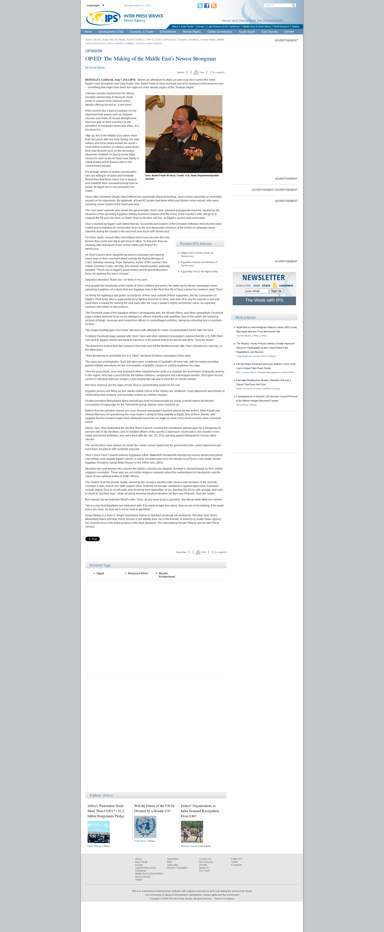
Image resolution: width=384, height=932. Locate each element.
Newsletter (173, 859)
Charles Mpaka (244, 335)
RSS (169, 862)
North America (281, 26)
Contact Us (205, 859)
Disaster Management (269, 372)
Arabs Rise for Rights (114, 39)
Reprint (180, 72)
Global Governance (220, 31)
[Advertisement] (155, 627)
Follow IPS (236, 859)
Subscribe (172, 865)
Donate (203, 865)
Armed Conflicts (135, 39)
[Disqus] (155, 735)
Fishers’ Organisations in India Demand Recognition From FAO (200, 810)
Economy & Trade (141, 31)
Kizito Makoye (95, 846)
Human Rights (192, 31)
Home (88, 31)
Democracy (170, 39)
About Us (204, 867)
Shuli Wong (242, 405)
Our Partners (206, 862)
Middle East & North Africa (257, 26)
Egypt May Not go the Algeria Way (199, 271)
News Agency (135, 20)
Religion (129, 43)
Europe (200, 26)
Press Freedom (115, 43)
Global (295, 26)
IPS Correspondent (246, 372)
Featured (182, 39)
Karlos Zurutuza (244, 388)
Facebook (236, 865)
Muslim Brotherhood (167, 575)
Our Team (204, 870)
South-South (247, 31)
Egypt (100, 573)
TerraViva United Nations (148, 43)
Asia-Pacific (187, 26)
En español (218, 72)
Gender (289, 31)
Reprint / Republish (177, 867)
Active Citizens (93, 39)
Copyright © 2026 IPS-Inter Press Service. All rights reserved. (181, 898)
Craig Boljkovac (244, 356)
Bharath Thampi (189, 846)
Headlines (193, 39)
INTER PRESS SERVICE (143, 16)
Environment (168, 31)
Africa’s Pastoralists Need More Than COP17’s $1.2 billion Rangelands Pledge (106, 810)
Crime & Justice (153, 39)
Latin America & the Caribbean (223, 26)
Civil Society (270, 31)
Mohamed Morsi (138, 573)
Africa (175, 26)
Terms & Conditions (224, 898)
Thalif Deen (140, 841)
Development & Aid (110, 31)
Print (201, 72)
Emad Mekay (97, 67)
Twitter (234, 862)
